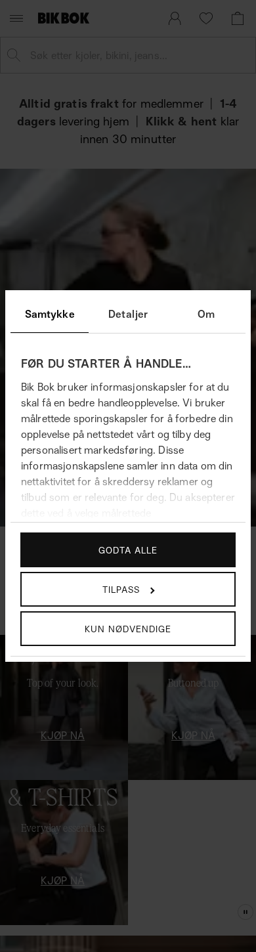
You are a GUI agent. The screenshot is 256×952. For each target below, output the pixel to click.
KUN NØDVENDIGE (128, 628)
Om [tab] (206, 313)
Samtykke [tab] (50, 313)
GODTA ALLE (128, 549)
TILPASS (121, 589)
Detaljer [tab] (128, 313)
